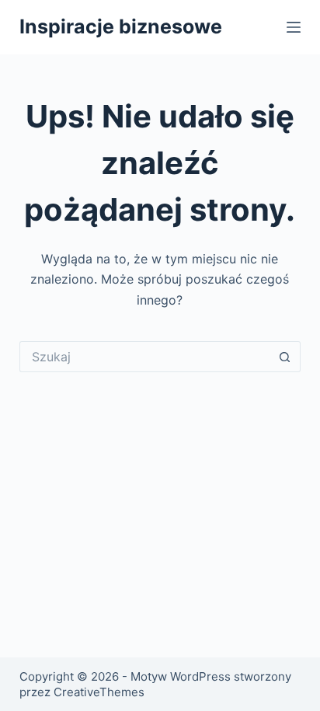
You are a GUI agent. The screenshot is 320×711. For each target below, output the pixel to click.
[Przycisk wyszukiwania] (285, 356)
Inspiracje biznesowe (120, 26)
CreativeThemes (99, 692)
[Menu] (294, 27)
